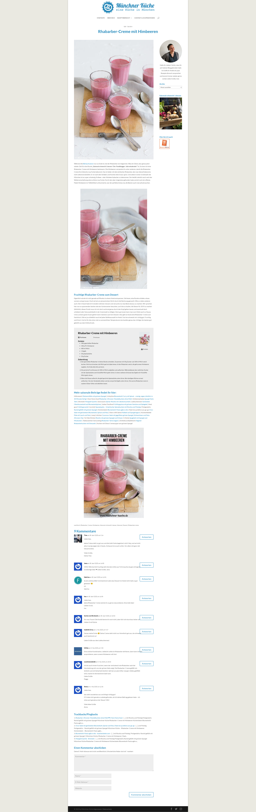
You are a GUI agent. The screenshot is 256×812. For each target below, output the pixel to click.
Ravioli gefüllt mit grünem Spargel (85, 410)
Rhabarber (84, 525)
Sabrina (86, 577)
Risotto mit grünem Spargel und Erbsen (109, 418)
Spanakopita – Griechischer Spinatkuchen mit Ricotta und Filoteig (118, 407)
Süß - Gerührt (128, 26)
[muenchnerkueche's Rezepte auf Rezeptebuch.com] (165, 148)
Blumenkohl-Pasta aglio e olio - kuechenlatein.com (93, 733)
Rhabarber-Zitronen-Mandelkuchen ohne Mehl (115, 399)
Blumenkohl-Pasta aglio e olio (118, 410)
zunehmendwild (89, 662)
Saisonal (119, 525)
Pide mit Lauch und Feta (82, 415)
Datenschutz (107, 809)
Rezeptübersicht (123, 18)
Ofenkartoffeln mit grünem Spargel (94, 396)
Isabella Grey (88, 630)
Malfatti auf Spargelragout (131, 412)
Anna (86, 686)
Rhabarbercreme (133, 525)
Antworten (146, 537)
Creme (90, 525)
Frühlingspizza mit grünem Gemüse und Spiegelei (130, 404)
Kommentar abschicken (141, 794)
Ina (85, 596)
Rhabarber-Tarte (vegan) (110, 421)
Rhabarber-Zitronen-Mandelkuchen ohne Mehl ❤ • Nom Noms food (99, 718)
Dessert (125, 525)
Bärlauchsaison (88, 164)
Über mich (111, 18)
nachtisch (77, 525)
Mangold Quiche (91, 401)
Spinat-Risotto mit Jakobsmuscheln (118, 401)
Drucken (145, 349)
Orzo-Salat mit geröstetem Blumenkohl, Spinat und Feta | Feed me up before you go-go (105, 726)
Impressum (98, 809)
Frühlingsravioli (83, 407)
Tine (85, 535)
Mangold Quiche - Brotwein (85, 739)
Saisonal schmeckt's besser (108, 525)
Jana (85, 563)
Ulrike (86, 648)
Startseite (101, 18)
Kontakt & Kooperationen (144, 18)
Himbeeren (96, 525)
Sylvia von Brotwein (91, 616)
